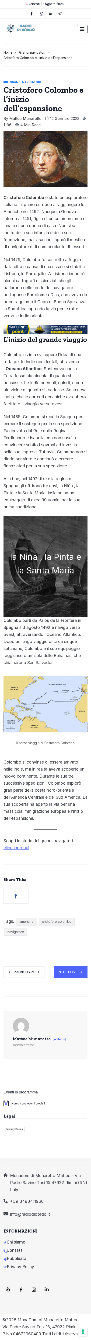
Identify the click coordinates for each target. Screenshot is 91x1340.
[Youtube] (8, 1289)
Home (8, 52)
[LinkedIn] (51, 13)
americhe (26, 921)
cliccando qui (16, 847)
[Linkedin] (46, 1289)
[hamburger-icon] (82, 29)
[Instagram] (33, 1289)
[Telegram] (60, 13)
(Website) (59, 1039)
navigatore (15, 932)
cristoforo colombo (56, 921)
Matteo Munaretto (25, 118)
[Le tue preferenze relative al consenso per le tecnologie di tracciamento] (82, 1331)
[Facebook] (31, 13)
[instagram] (41, 13)
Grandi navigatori (32, 52)
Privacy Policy (14, 1129)
